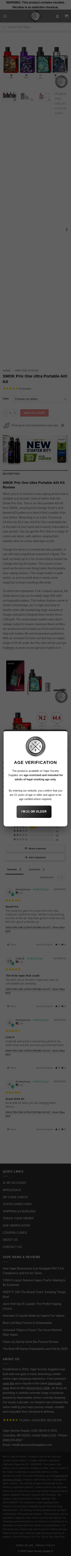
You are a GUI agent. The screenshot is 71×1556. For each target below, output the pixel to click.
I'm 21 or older (34, 811)
